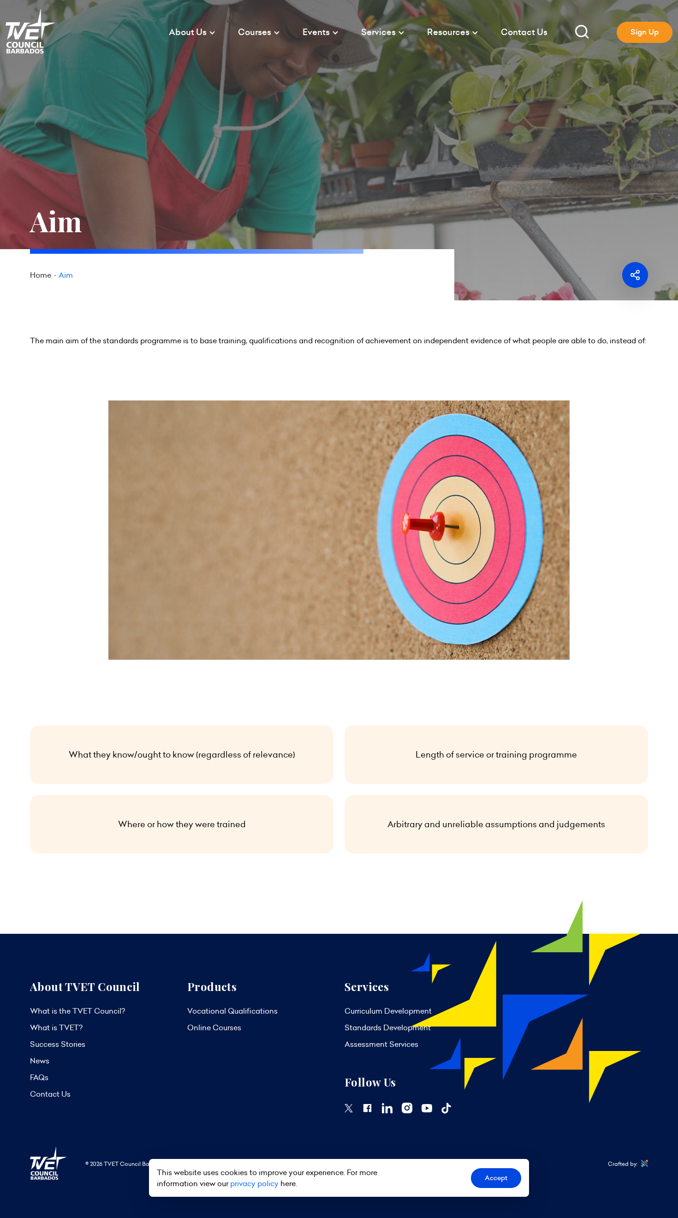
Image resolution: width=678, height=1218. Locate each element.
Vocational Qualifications (232, 1011)
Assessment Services (381, 1044)
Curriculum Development (388, 1011)
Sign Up (644, 32)
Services (378, 32)
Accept (496, 1177)
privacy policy (254, 1183)
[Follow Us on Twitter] (349, 1110)
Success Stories (57, 1044)
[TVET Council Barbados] (30, 51)
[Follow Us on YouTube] (427, 1110)
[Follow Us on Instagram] (407, 1110)
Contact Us (524, 32)
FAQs (39, 1077)
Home (40, 275)
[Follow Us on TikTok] (446, 1111)
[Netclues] (642, 1164)
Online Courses (214, 1027)
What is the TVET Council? (77, 1011)
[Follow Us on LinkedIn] (387, 1110)
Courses (254, 32)
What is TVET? (56, 1027)
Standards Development (388, 1027)
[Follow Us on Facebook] (367, 1110)
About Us (188, 32)
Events (316, 32)
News (39, 1061)
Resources (448, 32)
